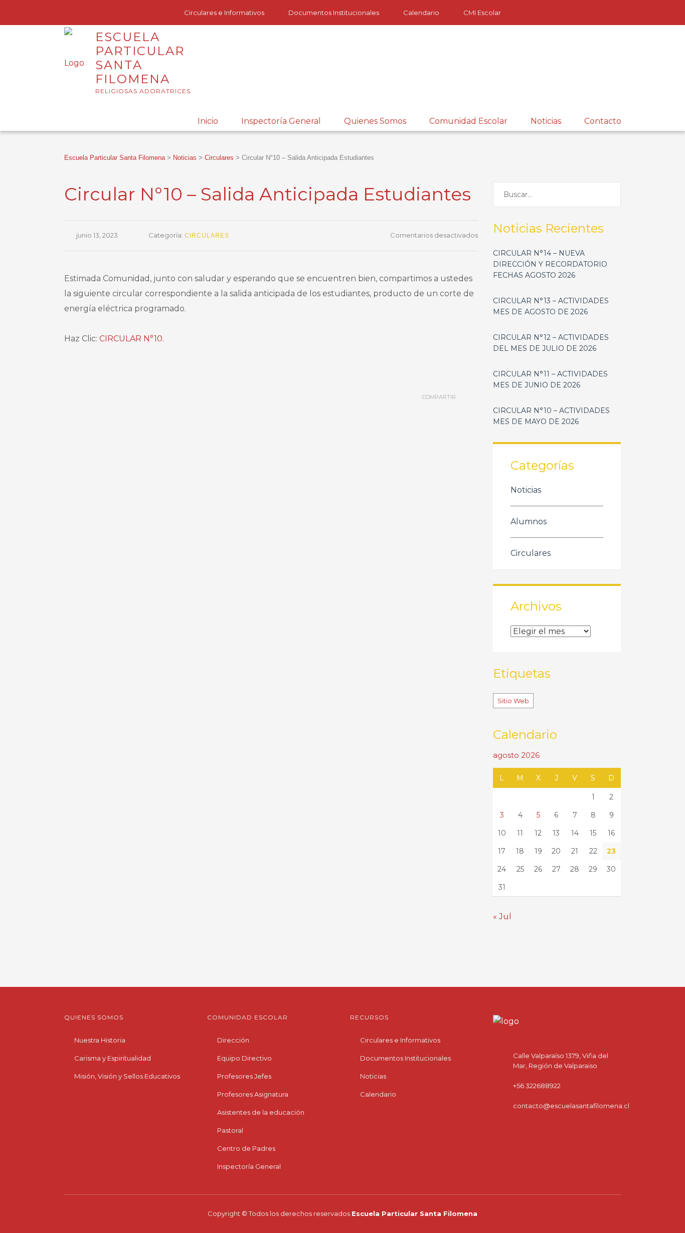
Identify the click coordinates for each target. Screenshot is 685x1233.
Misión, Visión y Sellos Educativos (127, 1076)
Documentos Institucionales (333, 13)
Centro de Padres (246, 1148)
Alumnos (528, 521)
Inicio (208, 121)
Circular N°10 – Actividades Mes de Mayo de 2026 (551, 416)
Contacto (602, 121)
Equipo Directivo (244, 1058)
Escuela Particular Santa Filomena (414, 1213)
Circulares (207, 235)
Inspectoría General (281, 121)
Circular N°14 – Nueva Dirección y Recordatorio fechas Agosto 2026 (550, 264)
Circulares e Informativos (224, 13)
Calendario (421, 13)
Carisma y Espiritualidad (112, 1058)
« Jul (502, 916)
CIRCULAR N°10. (131, 338)
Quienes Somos (375, 121)
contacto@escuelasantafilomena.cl (571, 1106)
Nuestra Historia (99, 1040)
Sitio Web (513, 701)
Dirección (233, 1040)
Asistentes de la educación (260, 1112)
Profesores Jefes (244, 1076)
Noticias (546, 121)
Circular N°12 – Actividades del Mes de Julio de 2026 (551, 343)
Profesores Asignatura (252, 1094)
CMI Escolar (482, 13)
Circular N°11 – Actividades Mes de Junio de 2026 (550, 379)
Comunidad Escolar (468, 121)
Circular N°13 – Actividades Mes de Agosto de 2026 (551, 306)
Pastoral (230, 1130)
